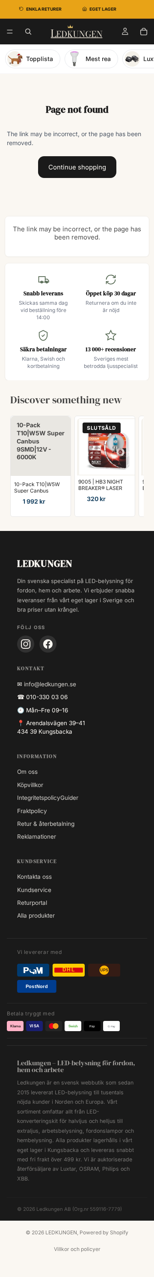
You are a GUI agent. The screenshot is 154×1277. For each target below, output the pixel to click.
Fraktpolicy (32, 811)
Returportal (32, 902)
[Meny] (10, 31)
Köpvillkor (30, 784)
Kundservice (34, 889)
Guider (69, 797)
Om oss (27, 771)
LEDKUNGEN (61, 1232)
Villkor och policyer (77, 1249)
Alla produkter (36, 915)
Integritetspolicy (38, 797)
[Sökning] (28, 31)
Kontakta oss (34, 876)
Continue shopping (77, 167)
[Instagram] (25, 644)
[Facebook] (47, 644)
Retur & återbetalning (45, 823)
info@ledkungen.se (50, 684)
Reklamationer (36, 836)
